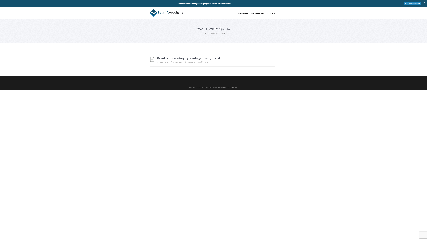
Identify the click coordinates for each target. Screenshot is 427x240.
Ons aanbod (243, 13)
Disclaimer (234, 87)
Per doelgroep (257, 13)
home (204, 33)
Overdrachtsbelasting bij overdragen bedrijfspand (188, 58)
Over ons (271, 13)
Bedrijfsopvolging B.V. (222, 87)
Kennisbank (213, 33)
